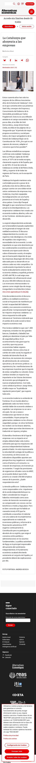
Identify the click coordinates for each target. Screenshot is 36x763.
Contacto (22, 4)
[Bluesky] (4, 60)
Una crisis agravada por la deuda (15, 292)
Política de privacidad (10, 735)
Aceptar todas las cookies (17, 757)
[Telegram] (22, 60)
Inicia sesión (26, 26)
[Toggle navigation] (31, 12)
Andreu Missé (9, 51)
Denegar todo (17, 751)
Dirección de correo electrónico (15, 617)
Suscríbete (30, 4)
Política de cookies (10, 739)
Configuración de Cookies (17, 745)
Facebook (8, 655)
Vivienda (22, 644)
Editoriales (6, 640)
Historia (22, 637)
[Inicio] (10, 11)
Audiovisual (6, 637)
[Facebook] (10, 60)
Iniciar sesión (18, 4)
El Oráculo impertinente (6, 643)
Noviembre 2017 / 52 (9, 67)
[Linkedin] (16, 60)
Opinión (21, 642)
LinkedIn (8, 657)
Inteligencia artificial (9, 647)
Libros (21, 640)
